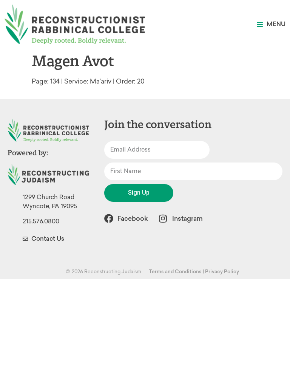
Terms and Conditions (175, 271)
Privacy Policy (222, 271)
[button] (271, 24)
